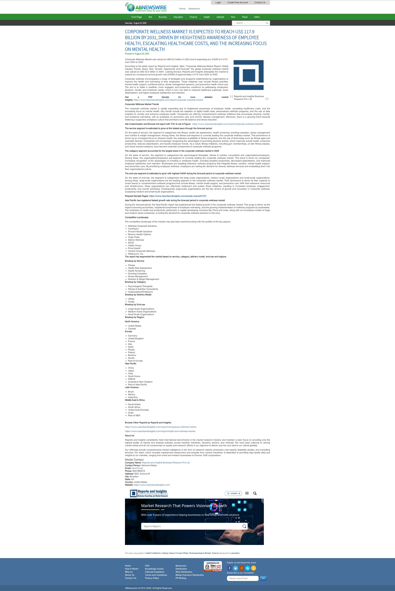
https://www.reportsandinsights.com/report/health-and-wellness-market (160, 431)
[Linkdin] (241, 568)
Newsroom (194, 8)
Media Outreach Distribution (190, 575)
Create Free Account (237, 2)
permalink (235, 553)
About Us (129, 575)
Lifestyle (220, 16)
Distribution (181, 569)
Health (207, 16)
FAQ (147, 566)
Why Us (129, 572)
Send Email (137, 468)
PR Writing (181, 578)
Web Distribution (184, 572)
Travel (244, 16)
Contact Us (259, 2)
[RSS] (253, 568)
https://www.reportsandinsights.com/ (152, 485)
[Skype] (247, 568)
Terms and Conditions (156, 575)
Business (163, 16)
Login (218, 2)
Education (178, 16)
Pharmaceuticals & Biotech (200, 553)
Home (182, 8)
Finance (193, 16)
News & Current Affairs (178, 553)
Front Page (136, 16)
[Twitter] (235, 568)
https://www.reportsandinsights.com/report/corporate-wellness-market (168, 100)
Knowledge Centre (154, 569)
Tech (233, 16)
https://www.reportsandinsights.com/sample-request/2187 (177, 196)
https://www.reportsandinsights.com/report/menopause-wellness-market (160, 427)
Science (215, 553)
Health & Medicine (153, 553)
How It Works (131, 569)
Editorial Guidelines (154, 572)
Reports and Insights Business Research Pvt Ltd (165, 462)
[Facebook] (229, 568)
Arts (150, 16)
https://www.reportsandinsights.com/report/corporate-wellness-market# (227, 124)
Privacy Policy (152, 578)
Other (257, 16)
